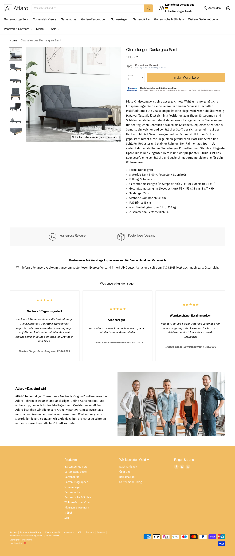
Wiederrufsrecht (52, 532)
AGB (79, 532)
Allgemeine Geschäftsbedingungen (26, 535)
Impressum (69, 532)
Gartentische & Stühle (168, 19)
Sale (54, 29)
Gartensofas (68, 19)
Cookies (101, 532)
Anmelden (214, 8)
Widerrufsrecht (53, 535)
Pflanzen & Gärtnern (17, 29)
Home (13, 40)
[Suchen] (148, 8)
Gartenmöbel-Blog (130, 482)
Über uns (124, 471)
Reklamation (127, 476)
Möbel (40, 29)
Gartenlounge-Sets (16, 19)
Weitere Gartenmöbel (202, 19)
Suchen (13, 532)
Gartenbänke (141, 19)
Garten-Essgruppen (93, 19)
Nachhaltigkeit (128, 466)
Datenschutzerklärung (30, 532)
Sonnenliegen (119, 19)
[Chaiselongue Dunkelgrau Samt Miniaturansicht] (15, 54)
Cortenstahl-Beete (44, 19)
